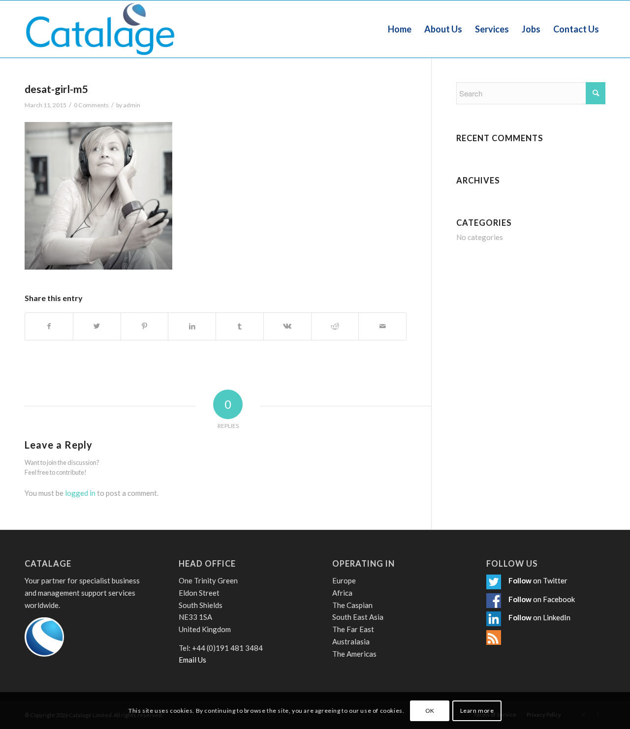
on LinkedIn (551, 617)
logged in (80, 492)
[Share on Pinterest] (144, 326)
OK (430, 710)
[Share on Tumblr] (239, 326)
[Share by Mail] (382, 326)
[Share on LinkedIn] (192, 326)
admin (131, 105)
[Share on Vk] (287, 326)
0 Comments (91, 105)
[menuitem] (399, 29)
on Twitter (550, 580)
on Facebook (554, 599)
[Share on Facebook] (49, 326)
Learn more (477, 710)
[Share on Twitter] (97, 326)
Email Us (192, 659)
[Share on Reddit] (335, 326)
